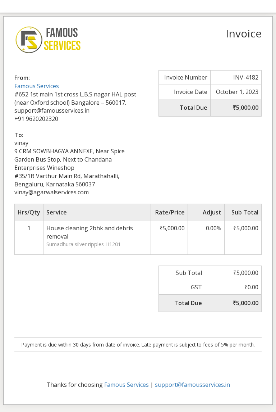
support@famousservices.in (192, 385)
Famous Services (36, 86)
